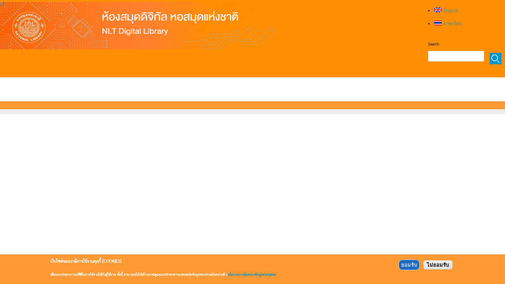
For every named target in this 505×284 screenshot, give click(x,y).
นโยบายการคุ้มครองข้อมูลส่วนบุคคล (252, 274)
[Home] (138, 25)
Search (433, 44)
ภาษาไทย (452, 23)
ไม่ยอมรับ (438, 265)
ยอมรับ (409, 265)
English (450, 10)
